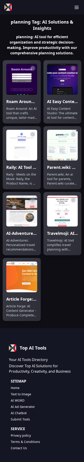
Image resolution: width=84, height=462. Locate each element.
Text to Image (21, 394)
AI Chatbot (19, 413)
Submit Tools (20, 419)
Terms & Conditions (25, 442)
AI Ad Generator (23, 407)
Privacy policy (21, 435)
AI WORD (17, 400)
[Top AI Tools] (8, 7)
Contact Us (19, 448)
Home (15, 388)
